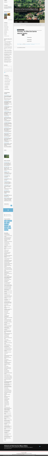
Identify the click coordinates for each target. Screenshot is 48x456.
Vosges (5, 220)
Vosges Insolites (6, 366)
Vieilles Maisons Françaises (7, 279)
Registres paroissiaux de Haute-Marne (7, 411)
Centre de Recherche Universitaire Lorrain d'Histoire (8, 436)
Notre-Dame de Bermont (7, 282)
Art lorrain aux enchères (7, 421)
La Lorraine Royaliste (7, 313)
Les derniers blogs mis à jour (18, 453)
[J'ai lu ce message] (47, 455)
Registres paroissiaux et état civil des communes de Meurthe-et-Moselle (7, 409)
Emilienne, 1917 (6, 172)
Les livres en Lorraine (7, 81)
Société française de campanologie (6, 400)
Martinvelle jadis (6, 359)
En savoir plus (33, 455)
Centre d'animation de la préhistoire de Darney (8, 346)
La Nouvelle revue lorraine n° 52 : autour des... (7, 186)
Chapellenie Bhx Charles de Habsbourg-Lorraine (7, 362)
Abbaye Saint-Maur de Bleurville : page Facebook (8, 384)
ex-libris (11, 46)
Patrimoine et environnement (8, 325)
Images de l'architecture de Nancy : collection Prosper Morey (7, 331)
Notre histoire (6, 87)
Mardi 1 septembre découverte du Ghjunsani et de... (7, 57)
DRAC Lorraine (6, 387)
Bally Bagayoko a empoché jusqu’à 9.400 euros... (7, 54)
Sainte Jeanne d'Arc (6, 371)
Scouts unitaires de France (7, 433)
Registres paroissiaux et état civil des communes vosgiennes (8, 285)
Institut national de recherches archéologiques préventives (8, 261)
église (9, 226)
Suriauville (5, 314)
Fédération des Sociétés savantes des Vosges (7, 289)
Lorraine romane (6, 339)
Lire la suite (10, 8)
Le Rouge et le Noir (6, 404)
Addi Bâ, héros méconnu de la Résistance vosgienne (8, 420)
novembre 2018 (6, 27)
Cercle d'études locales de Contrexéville (7, 299)
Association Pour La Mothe (7, 287)
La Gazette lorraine (6, 259)
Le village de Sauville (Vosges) (8, 268)
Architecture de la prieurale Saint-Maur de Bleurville (7, 238)
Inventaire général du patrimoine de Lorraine (7, 327)
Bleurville (8, 222)
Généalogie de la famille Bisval (8, 241)
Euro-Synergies (10, 50)
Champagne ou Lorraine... (7, 347)
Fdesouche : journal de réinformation (7, 396)
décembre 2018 (6, 26)
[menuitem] (16, 21)
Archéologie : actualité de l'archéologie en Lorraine (8, 309)
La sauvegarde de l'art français (8, 348)
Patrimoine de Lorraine (7, 294)
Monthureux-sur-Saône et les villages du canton (8, 272)
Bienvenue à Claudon (6, 262)
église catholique (9, 220)
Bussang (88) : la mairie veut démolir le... (8, 97)
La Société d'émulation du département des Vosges (8, 426)
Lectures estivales (6, 46)
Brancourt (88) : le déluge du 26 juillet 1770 (8, 139)
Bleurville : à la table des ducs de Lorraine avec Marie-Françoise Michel (29, 24)
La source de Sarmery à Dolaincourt (7, 329)
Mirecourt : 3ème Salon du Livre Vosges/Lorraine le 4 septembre (33, 25)
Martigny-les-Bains (6, 275)
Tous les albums (10, 19)
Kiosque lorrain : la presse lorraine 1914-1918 (8, 416)
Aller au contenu (2, 0)
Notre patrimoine (7, 89)
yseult (5, 112)
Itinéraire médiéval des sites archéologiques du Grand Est (8, 386)
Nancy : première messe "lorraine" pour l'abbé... (7, 113)
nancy (5, 222)
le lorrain (5, 117)
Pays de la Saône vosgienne (7, 320)
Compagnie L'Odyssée (7, 243)
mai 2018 (5, 34)
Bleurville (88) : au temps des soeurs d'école (7, 192)
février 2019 (5, 24)
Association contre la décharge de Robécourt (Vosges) (8, 264)
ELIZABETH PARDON (7, 58)
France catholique (6, 401)
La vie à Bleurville (7, 76)
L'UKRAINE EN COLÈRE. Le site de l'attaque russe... (7, 44)
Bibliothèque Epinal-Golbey (7, 319)
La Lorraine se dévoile (7, 283)
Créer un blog (23, 452)
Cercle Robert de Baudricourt (8, 378)
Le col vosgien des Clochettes (8, 107)
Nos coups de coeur (7, 84)
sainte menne (28, 44)
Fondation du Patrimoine (7, 252)
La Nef (5, 354)
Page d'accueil (39, 24)
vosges (22, 44)
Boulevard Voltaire (6, 370)
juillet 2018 (5, 32)
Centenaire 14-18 (6, 335)
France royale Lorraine (7, 374)
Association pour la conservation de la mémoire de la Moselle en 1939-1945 (8, 382)
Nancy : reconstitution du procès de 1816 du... (8, 144)
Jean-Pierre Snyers (7, 101)
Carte (5, 150)
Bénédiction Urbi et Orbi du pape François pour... (8, 124)
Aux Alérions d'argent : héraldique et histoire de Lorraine (8, 302)
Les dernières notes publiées (24, 453)
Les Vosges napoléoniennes (7, 414)
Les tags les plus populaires (29, 453)
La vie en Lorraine (7, 78)
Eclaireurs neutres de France (7, 391)
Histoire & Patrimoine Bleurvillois (26, 9)
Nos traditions (6, 86)
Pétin (5, 133)
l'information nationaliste (8, 44)
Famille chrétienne (6, 402)
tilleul (26, 44)
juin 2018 (5, 33)
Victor (5, 143)
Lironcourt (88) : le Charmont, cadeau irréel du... (7, 129)
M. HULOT (5, 138)
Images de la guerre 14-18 (7, 367)
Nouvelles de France (6, 398)
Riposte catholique (6, 336)
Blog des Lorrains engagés (7, 267)
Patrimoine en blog (6, 242)
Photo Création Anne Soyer (7, 286)
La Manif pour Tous (6, 403)
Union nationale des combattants (6, 432)
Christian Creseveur (9, 52)
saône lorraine (6, 226)
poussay (24, 44)
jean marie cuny (6, 224)
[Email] (8, 210)
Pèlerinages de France (7, 344)
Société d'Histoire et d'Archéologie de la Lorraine (8, 356)
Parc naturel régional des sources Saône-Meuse (7, 430)
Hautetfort (25, 452)
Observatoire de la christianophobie (6, 316)
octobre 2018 (6, 28)
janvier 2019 (5, 25)
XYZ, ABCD (8, 42)
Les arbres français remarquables (6, 281)
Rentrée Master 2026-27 (7, 61)
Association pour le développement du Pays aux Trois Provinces (8, 256)
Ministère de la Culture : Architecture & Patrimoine (8, 334)
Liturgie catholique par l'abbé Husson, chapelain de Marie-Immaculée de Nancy (8, 277)
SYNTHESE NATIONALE (8, 55)
